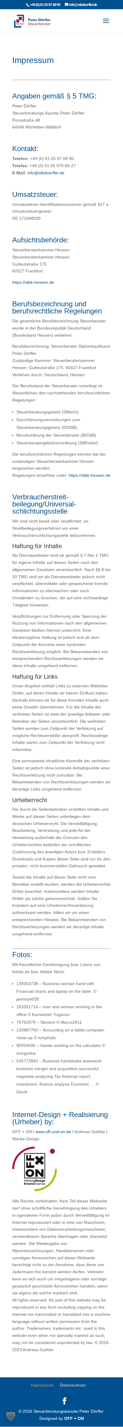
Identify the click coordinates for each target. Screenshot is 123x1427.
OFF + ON (74, 1418)
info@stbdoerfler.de (45, 172)
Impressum (42, 1385)
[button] (10, 1416)
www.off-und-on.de (53, 1131)
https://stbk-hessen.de (33, 282)
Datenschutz (73, 1385)
